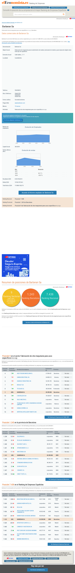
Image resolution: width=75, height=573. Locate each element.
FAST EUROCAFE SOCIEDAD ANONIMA (26, 530)
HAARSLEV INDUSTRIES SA (24, 381)
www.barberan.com (20, 103)
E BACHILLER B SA (21, 395)
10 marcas (17, 106)
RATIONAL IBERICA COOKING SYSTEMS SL (28, 459)
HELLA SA (19, 507)
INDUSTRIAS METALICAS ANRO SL (26, 499)
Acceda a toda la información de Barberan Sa (37, 322)
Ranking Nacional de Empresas (21, 7)
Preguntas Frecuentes (23, 558)
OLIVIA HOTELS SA (22, 466)
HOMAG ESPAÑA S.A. (22, 408)
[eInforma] (10, 557)
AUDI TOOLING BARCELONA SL (24, 373)
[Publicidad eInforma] (15, 276)
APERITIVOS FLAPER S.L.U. (24, 523)
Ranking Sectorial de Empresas (58, 7)
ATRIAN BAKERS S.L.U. (23, 448)
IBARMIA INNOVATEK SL (23, 539)
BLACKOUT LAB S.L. (22, 444)
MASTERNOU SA (21, 451)
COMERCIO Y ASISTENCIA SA (24, 526)
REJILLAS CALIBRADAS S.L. (24, 440)
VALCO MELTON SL (21, 399)
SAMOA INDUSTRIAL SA (23, 377)
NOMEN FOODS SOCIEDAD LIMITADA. (26, 515)
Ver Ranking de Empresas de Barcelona (59, 479)
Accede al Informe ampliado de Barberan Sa (37, 193)
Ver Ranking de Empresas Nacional (60, 544)
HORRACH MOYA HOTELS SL (24, 503)
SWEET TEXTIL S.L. (22, 474)
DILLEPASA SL (21, 436)
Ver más (67, 373)
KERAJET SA (20, 385)
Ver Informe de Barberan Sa (37, 570)
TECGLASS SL (20, 388)
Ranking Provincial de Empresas (39, 7)
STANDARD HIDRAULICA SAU (24, 462)
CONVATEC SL (20, 470)
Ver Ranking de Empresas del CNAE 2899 (58, 417)
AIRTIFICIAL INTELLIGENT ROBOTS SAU (27, 412)
